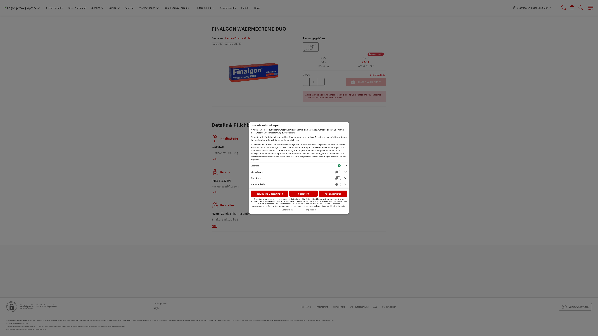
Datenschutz (287, 209)
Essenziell (255, 165)
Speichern (303, 193)
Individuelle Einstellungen (269, 193)
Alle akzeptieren (333, 193)
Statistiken (256, 178)
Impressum (311, 209)
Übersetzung (257, 171)
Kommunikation (258, 184)
